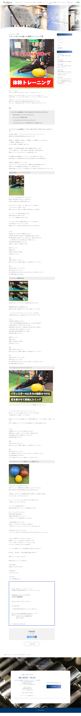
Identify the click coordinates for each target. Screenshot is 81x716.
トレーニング (60, 42)
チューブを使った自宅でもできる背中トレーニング (64, 66)
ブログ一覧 (31, 643)
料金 (34, 2)
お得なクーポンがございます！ (16, 566)
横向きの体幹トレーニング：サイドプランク (23, 114)
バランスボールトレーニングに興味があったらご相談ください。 (28, 122)
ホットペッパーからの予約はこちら (27, 695)
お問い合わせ (70, 2)
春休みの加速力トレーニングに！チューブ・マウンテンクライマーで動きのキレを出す (64, 72)
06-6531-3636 (16, 605)
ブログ (50, 2)
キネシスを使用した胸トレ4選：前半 (64, 56)
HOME (5, 654)
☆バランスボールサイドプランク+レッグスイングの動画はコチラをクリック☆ (27, 404)
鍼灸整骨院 (60, 47)
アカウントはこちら (13, 572)
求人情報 (54, 2)
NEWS (59, 36)
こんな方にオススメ (28, 2)
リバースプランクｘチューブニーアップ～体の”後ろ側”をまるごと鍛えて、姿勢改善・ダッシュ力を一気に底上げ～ (64, 80)
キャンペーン (60, 39)
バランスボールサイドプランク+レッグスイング (24, 120)
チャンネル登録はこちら (14, 578)
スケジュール (45, 2)
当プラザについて (19, 2)
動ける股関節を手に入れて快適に (64, 60)
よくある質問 (39, 2)
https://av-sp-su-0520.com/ (19, 623)
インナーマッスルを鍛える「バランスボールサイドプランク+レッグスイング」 (29, 112)
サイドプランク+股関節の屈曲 (20, 117)
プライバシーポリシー (62, 2)
